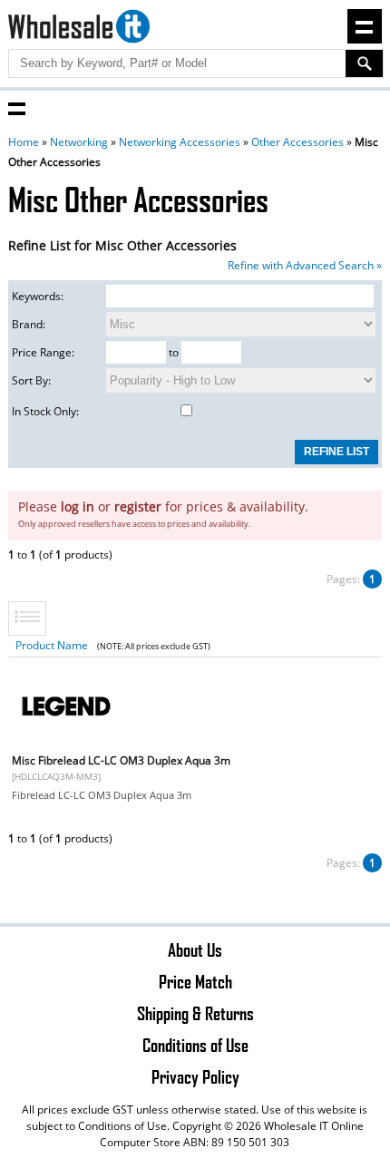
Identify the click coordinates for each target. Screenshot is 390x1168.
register (137, 506)
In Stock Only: (45, 411)
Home (23, 142)
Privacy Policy (195, 1076)
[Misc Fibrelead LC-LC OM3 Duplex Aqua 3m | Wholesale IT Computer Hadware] (66, 746)
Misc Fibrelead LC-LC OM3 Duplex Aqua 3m (121, 760)
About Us (195, 949)
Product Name (51, 645)
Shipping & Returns (195, 1013)
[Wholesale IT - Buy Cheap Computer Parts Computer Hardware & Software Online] (79, 29)
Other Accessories (297, 142)
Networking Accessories (179, 142)
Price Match (195, 981)
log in (77, 506)
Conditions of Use (195, 1045)
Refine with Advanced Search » (305, 265)
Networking (79, 142)
